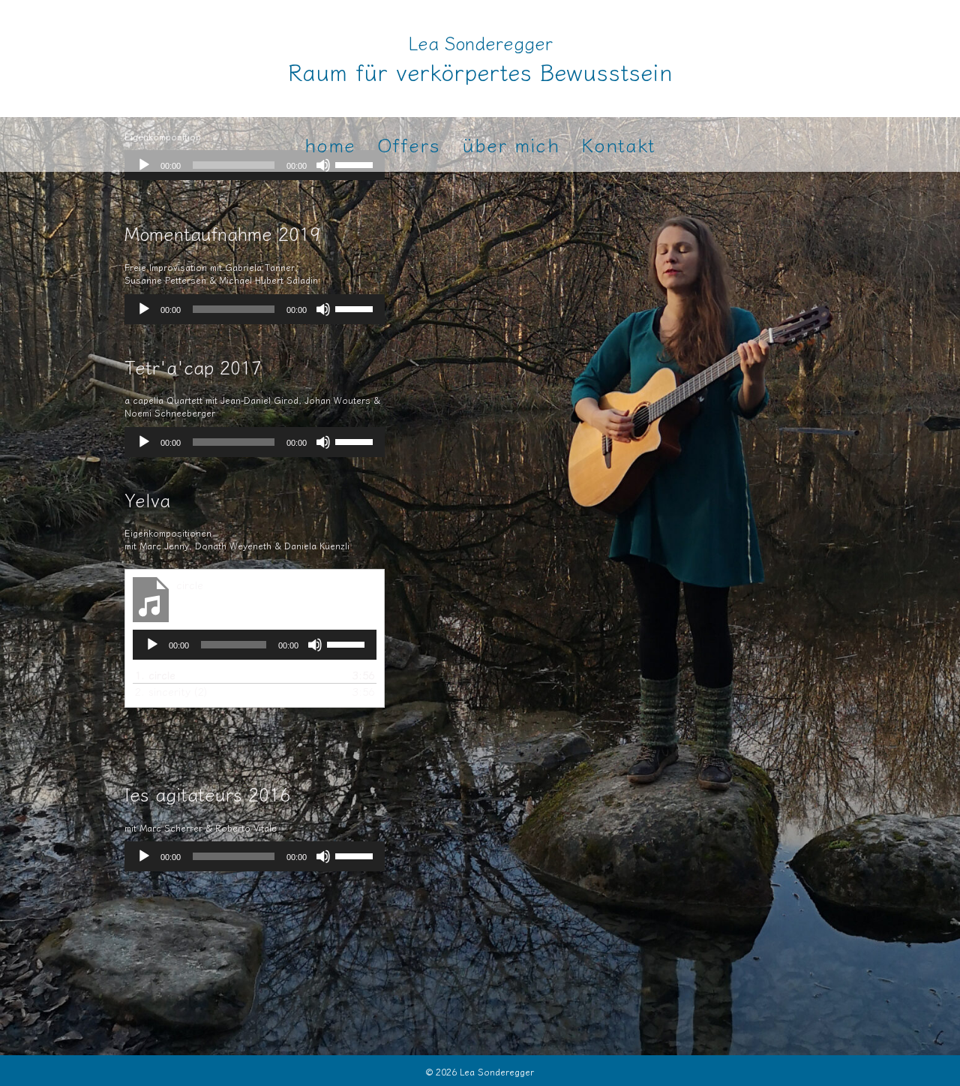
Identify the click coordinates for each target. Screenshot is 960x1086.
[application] (254, 309)
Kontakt (618, 144)
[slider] (356, 307)
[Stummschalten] (323, 309)
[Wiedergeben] (144, 309)
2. (171, 691)
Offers (408, 144)
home (330, 144)
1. (155, 674)
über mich (511, 144)
